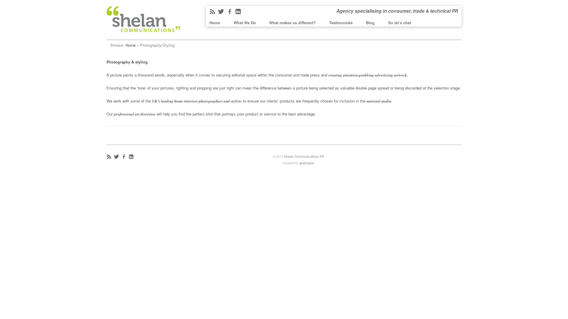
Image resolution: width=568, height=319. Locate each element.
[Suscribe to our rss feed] (109, 157)
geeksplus (306, 162)
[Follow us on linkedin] (239, 13)
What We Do (245, 23)
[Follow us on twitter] (221, 13)
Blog (370, 23)
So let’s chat (399, 23)
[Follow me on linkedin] (132, 157)
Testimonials (341, 23)
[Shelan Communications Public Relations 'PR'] (143, 28)
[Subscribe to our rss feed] (213, 13)
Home (214, 23)
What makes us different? (292, 23)
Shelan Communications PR (304, 156)
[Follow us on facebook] (230, 13)
